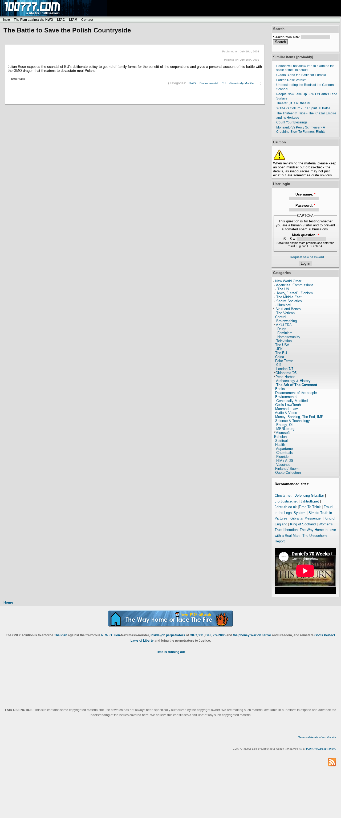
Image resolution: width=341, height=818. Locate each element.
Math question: (305, 235)
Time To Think (310, 507)
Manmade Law (286, 409)
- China (278, 357)
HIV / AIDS (284, 461)
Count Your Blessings (291, 122)
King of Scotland (303, 524)
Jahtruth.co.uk (286, 507)
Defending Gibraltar (309, 495)
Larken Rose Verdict (291, 80)
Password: (305, 205)
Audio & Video (286, 413)
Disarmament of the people (296, 393)
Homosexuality (288, 337)
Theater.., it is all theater (293, 103)
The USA (282, 345)
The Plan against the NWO (33, 20)
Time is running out (170, 652)
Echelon (280, 437)
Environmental (209, 83)
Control (280, 317)
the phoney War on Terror (252, 635)
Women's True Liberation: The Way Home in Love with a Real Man (305, 530)
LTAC (61, 20)
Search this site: (287, 37)
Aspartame (284, 449)
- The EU (280, 353)
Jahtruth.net (310, 501)
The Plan (60, 635)
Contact (87, 20)
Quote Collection (288, 473)
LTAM (73, 20)
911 (279, 365)
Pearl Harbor (285, 377)
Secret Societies (289, 301)
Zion (116, 635)
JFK (279, 349)
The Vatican (285, 313)
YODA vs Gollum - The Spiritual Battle (303, 108)
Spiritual (281, 441)
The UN (283, 289)
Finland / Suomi (287, 469)
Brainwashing (286, 321)
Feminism (285, 333)
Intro (6, 20)
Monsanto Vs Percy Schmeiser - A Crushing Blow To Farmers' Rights (300, 130)
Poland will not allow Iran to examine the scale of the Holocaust (305, 68)
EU (224, 83)
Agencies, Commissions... (296, 285)
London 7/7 (284, 369)
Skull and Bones (288, 309)
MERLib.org (285, 429)
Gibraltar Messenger (306, 518)
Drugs (281, 329)
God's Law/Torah (288, 405)
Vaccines (283, 465)
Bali (208, 635)
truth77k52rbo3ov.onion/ (321, 748)
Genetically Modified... (243, 83)
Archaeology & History (293, 381)
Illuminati (284, 305)
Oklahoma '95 (286, 373)
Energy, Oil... (286, 425)
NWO (192, 83)
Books (280, 389)
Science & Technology (292, 421)
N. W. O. (107, 635)
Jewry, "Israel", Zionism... (296, 293)
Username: (305, 194)
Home (8, 602)
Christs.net (283, 495)
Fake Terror (284, 361)
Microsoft (282, 433)
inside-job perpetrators (168, 635)
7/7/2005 (219, 635)
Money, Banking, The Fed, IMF (299, 417)
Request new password (307, 257)
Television (284, 341)
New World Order (288, 281)
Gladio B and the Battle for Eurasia (301, 75)
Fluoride (282, 457)
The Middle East (289, 297)
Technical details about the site (317, 737)
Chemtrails (284, 453)
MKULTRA (283, 325)
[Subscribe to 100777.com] (332, 762)
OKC (193, 635)
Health (280, 445)
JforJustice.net (286, 501)
